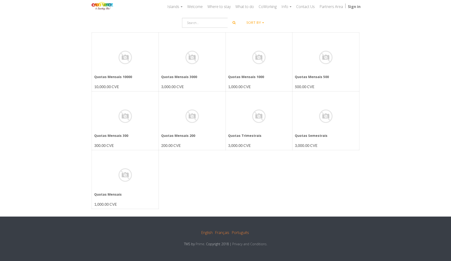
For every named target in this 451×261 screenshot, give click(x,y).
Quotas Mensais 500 (312, 77)
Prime (200, 244)
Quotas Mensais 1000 (246, 77)
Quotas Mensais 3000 (179, 77)
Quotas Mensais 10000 (113, 77)
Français (222, 232)
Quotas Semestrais (311, 135)
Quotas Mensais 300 (111, 135)
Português (240, 232)
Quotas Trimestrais (244, 135)
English (207, 232)
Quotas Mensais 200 (178, 135)
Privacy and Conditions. (249, 244)
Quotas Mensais (108, 194)
